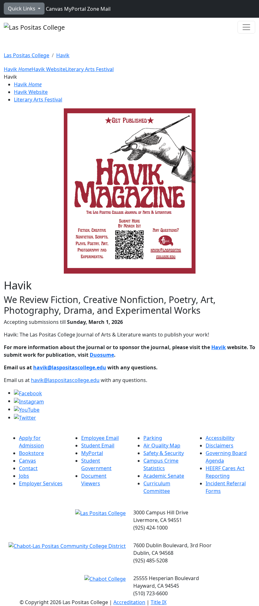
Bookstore (31, 453)
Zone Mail (98, 8)
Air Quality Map (161, 445)
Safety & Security (163, 453)
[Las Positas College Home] (34, 27)
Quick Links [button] (22, 8)
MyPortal (74, 8)
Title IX (158, 602)
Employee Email (100, 437)
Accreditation (129, 602)
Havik (62, 55)
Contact (28, 468)
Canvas (54, 8)
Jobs (24, 475)
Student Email (97, 445)
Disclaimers (219, 445)
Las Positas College (26, 55)
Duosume (102, 354)
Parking (152, 437)
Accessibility (220, 437)
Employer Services (41, 483)
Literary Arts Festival (89, 69)
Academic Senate (163, 475)
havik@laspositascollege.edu (69, 367)
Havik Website (48, 69)
